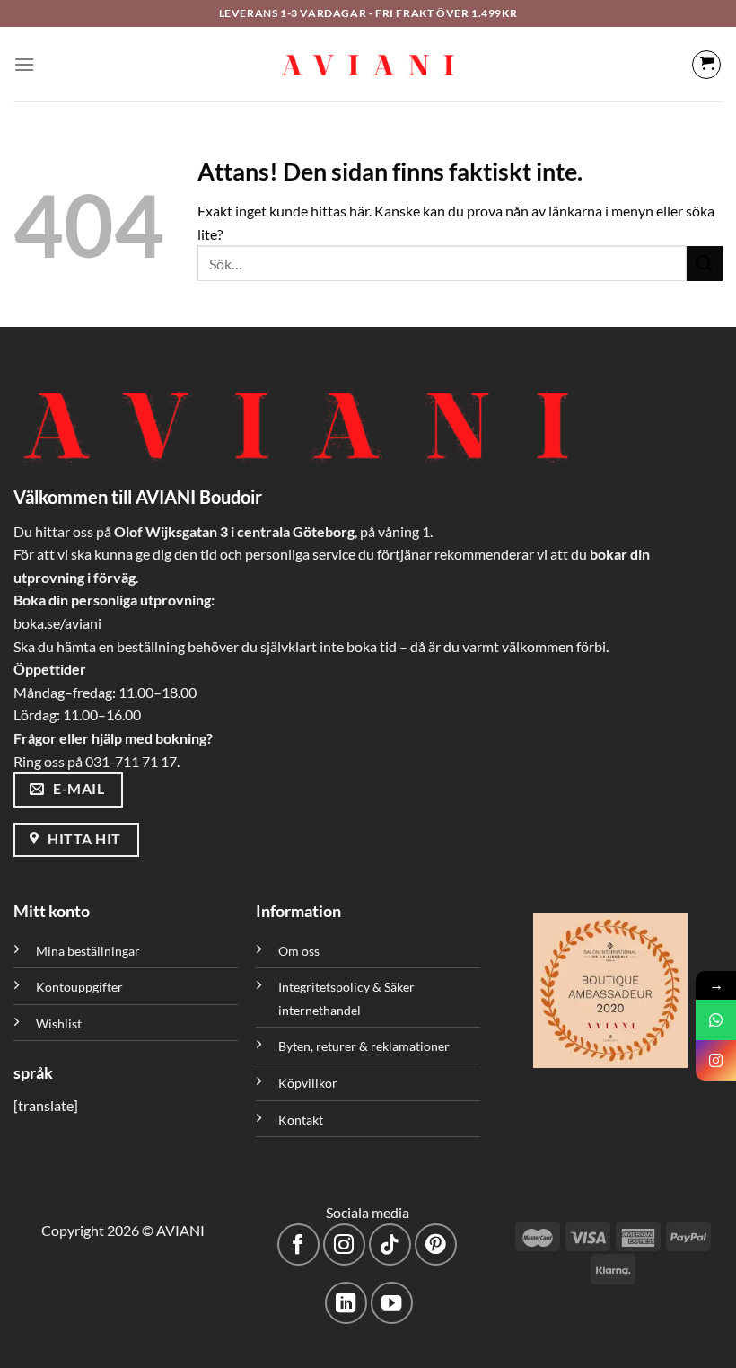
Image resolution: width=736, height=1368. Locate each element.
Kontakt (300, 1119)
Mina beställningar (89, 950)
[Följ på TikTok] (390, 1244)
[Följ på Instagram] (344, 1244)
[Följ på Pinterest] (436, 1244)
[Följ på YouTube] (392, 1303)
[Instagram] (716, 1060)
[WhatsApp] (716, 1020)
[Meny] (24, 64)
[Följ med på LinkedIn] (346, 1303)
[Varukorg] (706, 64)
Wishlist (59, 1023)
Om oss (299, 950)
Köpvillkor (307, 1082)
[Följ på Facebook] (298, 1244)
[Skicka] (705, 263)
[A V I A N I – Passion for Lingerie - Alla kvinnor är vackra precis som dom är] (368, 64)
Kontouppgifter (79, 986)
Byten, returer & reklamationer (364, 1046)
